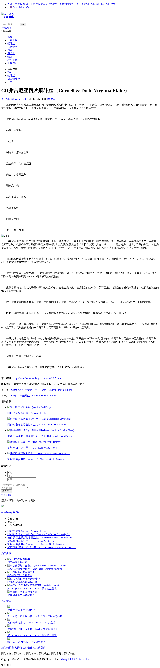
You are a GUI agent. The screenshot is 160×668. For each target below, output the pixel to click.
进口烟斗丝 (14, 78)
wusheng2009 (21, 99)
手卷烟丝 (13, 40)
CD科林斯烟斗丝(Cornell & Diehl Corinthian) (34, 395)
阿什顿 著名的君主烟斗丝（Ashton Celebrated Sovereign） (39, 534)
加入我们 (17, 647)
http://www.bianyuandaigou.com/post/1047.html (37, 378)
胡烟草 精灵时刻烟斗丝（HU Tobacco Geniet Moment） (37, 544)
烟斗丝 (11, 43)
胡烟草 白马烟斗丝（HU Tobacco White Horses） (34, 541)
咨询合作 (27, 647)
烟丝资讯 (13, 63)
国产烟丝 (13, 46)
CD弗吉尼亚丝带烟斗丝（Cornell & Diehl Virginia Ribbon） (43, 390)
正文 (10, 82)
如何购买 (6, 647)
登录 (15, 7)
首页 (10, 37)
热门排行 (6, 553)
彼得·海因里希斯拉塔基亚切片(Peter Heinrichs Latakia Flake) (40, 537)
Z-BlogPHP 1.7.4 (68, 659)
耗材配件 (13, 60)
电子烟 (11, 53)
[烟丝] (7, 15)
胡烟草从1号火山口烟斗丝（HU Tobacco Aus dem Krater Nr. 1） (42, 547)
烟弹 (10, 56)
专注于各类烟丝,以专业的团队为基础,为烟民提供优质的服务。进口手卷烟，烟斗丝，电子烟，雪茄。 (63, 4)
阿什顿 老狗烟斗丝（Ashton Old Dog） (29, 531)
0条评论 (51, 99)
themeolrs (84, 659)
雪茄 (10, 50)
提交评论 (6, 491)
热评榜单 (6, 601)
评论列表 (6, 494)
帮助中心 (24, 7)
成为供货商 (39, 647)
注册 (10, 7)
